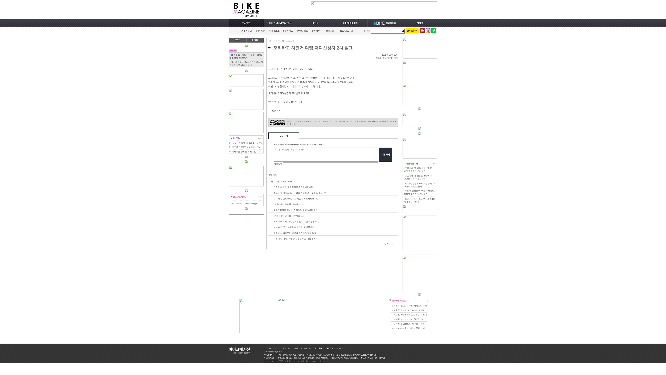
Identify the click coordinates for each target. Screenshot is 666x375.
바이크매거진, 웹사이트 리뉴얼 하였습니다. (294, 210)
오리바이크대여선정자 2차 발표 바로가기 (289, 93)
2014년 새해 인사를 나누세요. (287, 216)
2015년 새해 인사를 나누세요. (287, 204)
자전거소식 (279, 41)
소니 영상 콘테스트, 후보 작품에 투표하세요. (294, 198)
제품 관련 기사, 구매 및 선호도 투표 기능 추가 (295, 239)
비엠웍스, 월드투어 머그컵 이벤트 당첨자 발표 (295, 233)
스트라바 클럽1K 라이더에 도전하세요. (291, 187)
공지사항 (290, 41)
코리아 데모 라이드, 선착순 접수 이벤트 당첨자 (295, 221)
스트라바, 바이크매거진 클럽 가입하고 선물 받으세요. (298, 193)
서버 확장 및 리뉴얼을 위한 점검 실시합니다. (294, 227)
